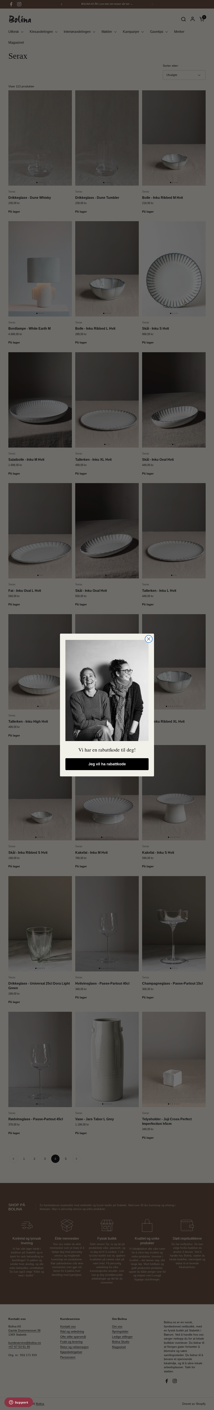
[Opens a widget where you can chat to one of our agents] (18, 1402)
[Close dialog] (148, 639)
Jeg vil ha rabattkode (107, 764)
